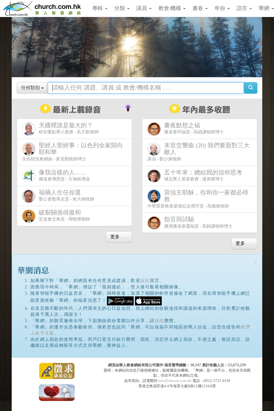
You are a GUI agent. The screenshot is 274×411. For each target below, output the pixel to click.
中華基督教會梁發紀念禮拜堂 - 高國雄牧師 (197, 199)
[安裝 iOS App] (148, 300)
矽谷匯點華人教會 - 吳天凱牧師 (69, 128)
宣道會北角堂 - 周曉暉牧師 (64, 215)
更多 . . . (119, 236)
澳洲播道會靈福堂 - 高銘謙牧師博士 (198, 222)
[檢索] (250, 88)
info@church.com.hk (174, 381)
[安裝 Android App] (120, 300)
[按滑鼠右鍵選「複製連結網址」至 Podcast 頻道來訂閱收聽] (128, 107)
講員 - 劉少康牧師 (198, 151)
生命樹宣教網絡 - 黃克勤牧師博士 (72, 151)
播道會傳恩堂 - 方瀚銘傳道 (64, 175)
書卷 (198, 8)
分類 (120, 8)
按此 (145, 280)
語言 (243, 8)
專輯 (98, 8)
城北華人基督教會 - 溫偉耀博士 (203, 175)
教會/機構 (170, 8)
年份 (221, 8)
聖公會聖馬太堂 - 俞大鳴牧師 (66, 195)
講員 (142, 8)
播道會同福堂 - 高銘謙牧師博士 (194, 128)
